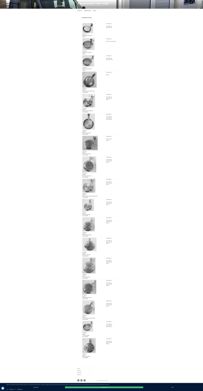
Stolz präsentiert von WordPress (103, 380)
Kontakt (94, 10)
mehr (172, 387)
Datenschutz (79, 372)
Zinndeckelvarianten (87, 10)
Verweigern (35, 387)
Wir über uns (79, 10)
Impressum (79, 370)
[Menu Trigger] (191, 2)
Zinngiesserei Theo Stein (93, 4)
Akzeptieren (104, 387)
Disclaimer (79, 374)
